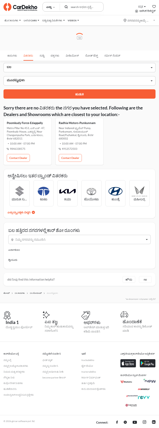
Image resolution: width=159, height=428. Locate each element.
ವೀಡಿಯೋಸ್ (72, 55)
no (145, 279)
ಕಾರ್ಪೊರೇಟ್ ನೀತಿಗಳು (13, 383)
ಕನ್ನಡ (140, 6)
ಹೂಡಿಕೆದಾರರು (10, 389)
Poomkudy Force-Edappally (25, 123)
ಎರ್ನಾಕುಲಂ (14, 249)
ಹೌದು (128, 279)
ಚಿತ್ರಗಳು (55, 55)
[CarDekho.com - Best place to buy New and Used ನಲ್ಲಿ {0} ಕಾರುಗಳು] (20, 7)
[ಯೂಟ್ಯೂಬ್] (135, 422)
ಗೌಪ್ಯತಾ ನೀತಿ (8, 377)
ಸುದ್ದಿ (42, 55)
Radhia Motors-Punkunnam (77, 123)
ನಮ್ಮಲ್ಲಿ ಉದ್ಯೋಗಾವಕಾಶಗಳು (15, 365)
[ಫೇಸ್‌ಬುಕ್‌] (117, 422)
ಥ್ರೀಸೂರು (12, 259)
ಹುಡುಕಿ (79, 94)
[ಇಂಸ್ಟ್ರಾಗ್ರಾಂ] (144, 422)
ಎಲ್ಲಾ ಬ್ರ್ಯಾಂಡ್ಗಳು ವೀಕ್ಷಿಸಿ (19, 212)
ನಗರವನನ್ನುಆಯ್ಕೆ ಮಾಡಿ (139, 20)
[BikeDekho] (126, 382)
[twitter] (125, 422)
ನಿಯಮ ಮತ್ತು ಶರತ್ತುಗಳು (14, 371)
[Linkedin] (154, 422)
